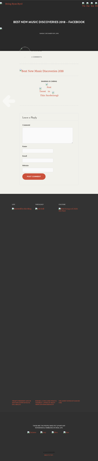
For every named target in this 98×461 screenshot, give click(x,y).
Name (24, 146)
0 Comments (36, 57)
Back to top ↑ (49, 455)
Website (25, 165)
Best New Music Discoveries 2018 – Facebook (49, 22)
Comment (26, 125)
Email (24, 156)
